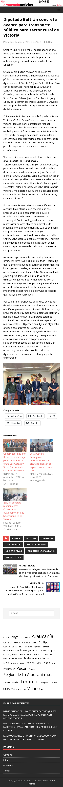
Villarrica (35, 688)
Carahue (26, 642)
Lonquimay (8, 658)
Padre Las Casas (38, 663)
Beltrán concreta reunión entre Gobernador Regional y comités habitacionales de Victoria (13, 511)
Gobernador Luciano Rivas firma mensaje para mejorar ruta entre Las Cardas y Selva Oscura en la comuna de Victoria (14, 462)
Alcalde (6, 637)
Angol (15, 637)
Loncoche (47, 654)
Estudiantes (21, 650)
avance (16, 538)
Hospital (51, 650)
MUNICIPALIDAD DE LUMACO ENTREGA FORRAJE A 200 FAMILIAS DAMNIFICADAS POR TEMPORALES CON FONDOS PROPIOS (29, 715)
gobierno (32, 650)
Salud (49, 675)
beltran (31, 538)
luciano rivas (14, 551)
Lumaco (19, 658)
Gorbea (42, 650)
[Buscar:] (31, 613)
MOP (6, 663)
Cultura (28, 646)
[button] (58, 9)
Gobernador (13, 544)
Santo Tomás (10, 682)
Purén (32, 669)
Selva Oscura (13, 557)
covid (21, 647)
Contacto (7, 754)
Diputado (47, 538)
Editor (49, 41)
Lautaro (37, 654)
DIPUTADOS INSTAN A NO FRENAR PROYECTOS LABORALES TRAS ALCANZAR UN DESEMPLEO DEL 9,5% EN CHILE (30, 727)
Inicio (6, 760)
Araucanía (42, 636)
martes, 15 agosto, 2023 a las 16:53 (23, 41)
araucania (25, 637)
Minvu (49, 658)
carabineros (12, 642)
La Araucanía (25, 654)
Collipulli (45, 642)
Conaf (14, 646)
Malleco (29, 658)
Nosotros (8, 765)
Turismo (53, 682)
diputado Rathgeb (41, 646)
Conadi (6, 646)
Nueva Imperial (17, 663)
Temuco (29, 681)
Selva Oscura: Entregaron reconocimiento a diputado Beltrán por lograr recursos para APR (41, 462)
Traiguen (44, 682)
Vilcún (23, 689)
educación (8, 650)
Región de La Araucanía (41, 551)
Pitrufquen (9, 668)
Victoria (15, 689)
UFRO (6, 689)
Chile (34, 642)
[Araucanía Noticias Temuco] (31, 4)
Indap (6, 654)
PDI (53, 663)
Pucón (22, 668)
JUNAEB (13, 654)
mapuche (40, 658)
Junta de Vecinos (36, 544)
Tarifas (7, 770)
